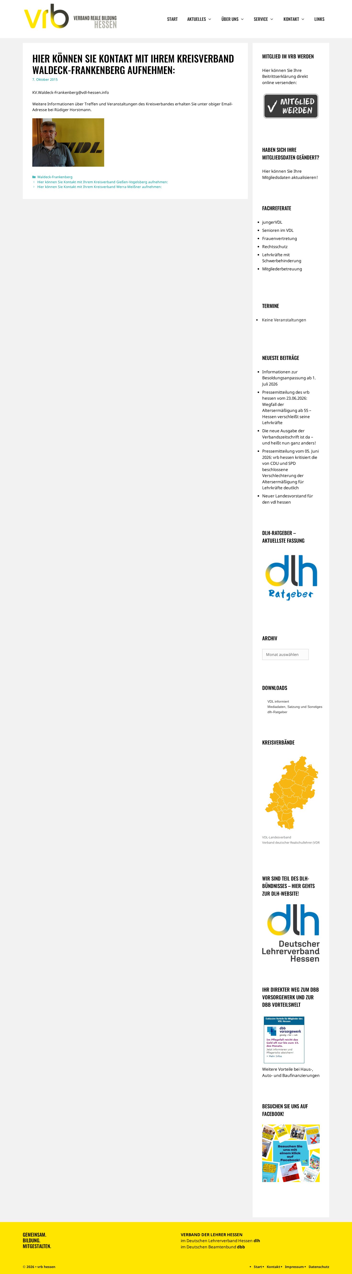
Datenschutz (319, 1266)
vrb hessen (46, 1266)
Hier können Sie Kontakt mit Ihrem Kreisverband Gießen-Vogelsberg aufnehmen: (102, 182)
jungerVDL (272, 222)
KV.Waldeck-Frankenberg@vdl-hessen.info (70, 92)
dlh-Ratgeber (277, 712)
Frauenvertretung (279, 238)
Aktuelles (196, 19)
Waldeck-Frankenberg (55, 177)
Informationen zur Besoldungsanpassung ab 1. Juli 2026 (289, 378)
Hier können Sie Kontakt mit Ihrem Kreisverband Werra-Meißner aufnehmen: (99, 186)
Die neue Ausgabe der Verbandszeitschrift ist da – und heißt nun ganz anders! (289, 437)
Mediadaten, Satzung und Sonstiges (293, 707)
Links (319, 19)
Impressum (294, 1266)
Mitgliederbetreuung (282, 269)
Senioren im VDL (278, 230)
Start (172, 19)
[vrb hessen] (69, 16)
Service (261, 19)
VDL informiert (278, 701)
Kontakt (291, 19)
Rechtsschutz (275, 246)
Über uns (229, 19)
